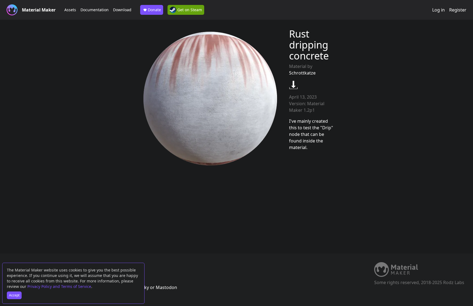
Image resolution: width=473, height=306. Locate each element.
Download (122, 9)
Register (457, 10)
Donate (154, 9)
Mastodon (166, 287)
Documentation (94, 9)
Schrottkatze (302, 73)
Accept (14, 295)
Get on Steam (189, 9)
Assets (70, 9)
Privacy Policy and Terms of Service (59, 286)
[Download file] (293, 85)
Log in (438, 10)
